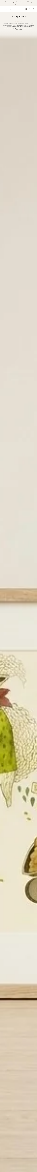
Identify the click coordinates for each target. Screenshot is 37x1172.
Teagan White (18, 21)
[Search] (26, 9)
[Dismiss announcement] (35, 3)
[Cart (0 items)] (30, 9)
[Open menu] (33, 9)
